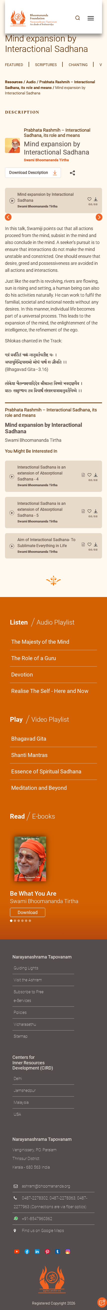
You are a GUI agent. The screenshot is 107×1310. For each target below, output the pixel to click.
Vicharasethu (25, 1028)
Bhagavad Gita (28, 743)
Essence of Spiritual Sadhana (46, 775)
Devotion (22, 678)
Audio (31, 82)
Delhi (18, 1082)
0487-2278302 (35, 1202)
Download (28, 916)
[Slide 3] (22, 924)
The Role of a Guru (33, 662)
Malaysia (21, 1106)
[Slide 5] (30, 924)
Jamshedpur (25, 1094)
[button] (77, 18)
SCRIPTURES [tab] (46, 65)
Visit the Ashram (28, 984)
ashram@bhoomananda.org (46, 1190)
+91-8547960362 (37, 1222)
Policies (20, 1016)
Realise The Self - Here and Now (50, 695)
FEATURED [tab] (14, 65)
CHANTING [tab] (78, 65)
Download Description (29, 172)
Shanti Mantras (29, 759)
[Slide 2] (18, 924)
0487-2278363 (62, 1202)
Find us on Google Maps (43, 1234)
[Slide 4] (26, 924)
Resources (14, 82)
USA (17, 1118)
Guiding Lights (26, 972)
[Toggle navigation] (90, 18)
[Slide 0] (11, 924)
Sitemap (21, 1040)
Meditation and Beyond (39, 792)
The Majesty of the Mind (40, 646)
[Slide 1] (15, 924)
